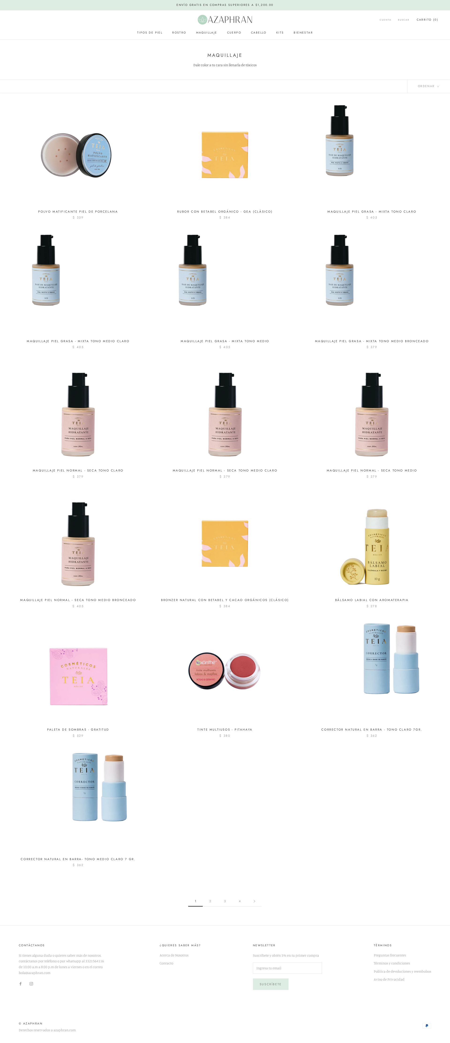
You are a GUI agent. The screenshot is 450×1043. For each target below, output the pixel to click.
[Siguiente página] (254, 901)
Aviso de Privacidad (389, 979)
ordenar (427, 86)
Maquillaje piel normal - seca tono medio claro (225, 470)
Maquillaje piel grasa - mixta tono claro (371, 211)
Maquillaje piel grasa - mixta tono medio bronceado (372, 341)
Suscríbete (271, 984)
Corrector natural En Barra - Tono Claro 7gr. (371, 729)
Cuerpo (234, 33)
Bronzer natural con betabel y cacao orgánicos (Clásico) (225, 600)
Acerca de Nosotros (174, 955)
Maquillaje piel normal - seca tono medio (372, 470)
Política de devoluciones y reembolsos (402, 971)
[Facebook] (20, 983)
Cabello (258, 33)
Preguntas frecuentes (390, 955)
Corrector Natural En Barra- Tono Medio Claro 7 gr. (78, 859)
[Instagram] (31, 983)
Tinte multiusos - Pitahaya (225, 729)
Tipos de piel (149, 33)
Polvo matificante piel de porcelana (78, 211)
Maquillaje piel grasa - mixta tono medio (225, 341)
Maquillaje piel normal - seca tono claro (78, 470)
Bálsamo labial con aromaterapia (372, 600)
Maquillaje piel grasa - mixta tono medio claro (78, 341)
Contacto (166, 963)
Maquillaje (206, 33)
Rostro (179, 33)
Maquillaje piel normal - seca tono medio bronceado (78, 600)
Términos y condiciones (392, 963)
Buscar (403, 20)
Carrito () (427, 20)
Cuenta (385, 20)
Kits (280, 33)
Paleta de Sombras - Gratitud (78, 729)
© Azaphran (30, 1023)
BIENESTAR (303, 33)
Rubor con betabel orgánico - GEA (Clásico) (225, 211)
